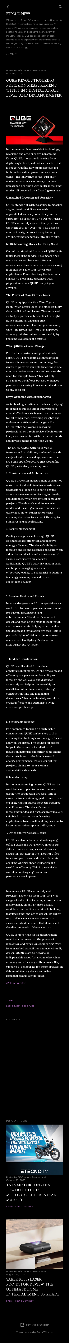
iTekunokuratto (16, 983)
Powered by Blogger (37, 1324)
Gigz (31, 1005)
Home (12, 54)
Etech (17, 1005)
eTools (25, 1005)
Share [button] (9, 1000)
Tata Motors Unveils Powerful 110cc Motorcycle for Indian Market (31, 1192)
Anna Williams (45, 1332)
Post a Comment (24, 1206)
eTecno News (18, 13)
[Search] (60, 6)
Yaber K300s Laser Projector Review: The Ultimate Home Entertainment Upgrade (32, 1287)
